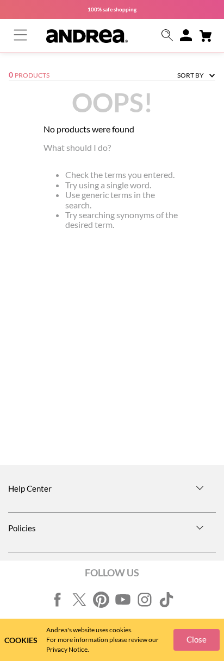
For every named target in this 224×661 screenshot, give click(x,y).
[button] (167, 36)
